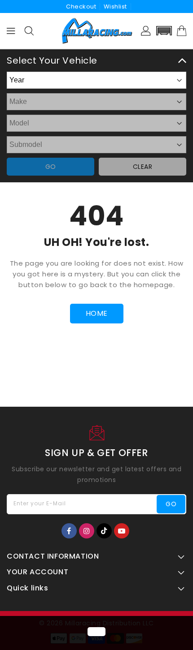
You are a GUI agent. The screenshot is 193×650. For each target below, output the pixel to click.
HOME (97, 313)
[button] (164, 31)
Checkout (81, 6)
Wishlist (115, 6)
